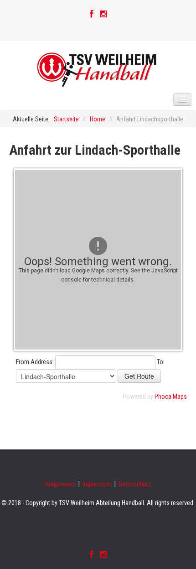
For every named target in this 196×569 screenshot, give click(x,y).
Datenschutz (135, 484)
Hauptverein (60, 484)
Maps (180, 396)
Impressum (97, 484)
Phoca (163, 396)
